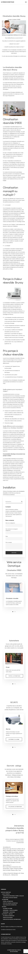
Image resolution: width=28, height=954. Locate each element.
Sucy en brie (10, 860)
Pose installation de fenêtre (10, 897)
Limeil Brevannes (18, 854)
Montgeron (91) (17, 873)
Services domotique (6, 892)
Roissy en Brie (14, 870)
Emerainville (15, 867)
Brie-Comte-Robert (7, 867)
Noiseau (18, 857)
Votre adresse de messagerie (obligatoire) (12, 529)
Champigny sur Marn (11, 850)
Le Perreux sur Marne (8, 859)
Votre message (9, 542)
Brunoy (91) (7, 875)
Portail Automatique (14, 676)
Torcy (19, 870)
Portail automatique (8, 901)
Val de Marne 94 (6, 847)
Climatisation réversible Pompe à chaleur (13, 895)
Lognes (11, 868)
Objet (7, 536)
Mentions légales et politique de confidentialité (11, 926)
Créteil (9, 852)
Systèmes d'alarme (14, 739)
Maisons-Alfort (6, 855)
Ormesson (22, 857)
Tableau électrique (8, 917)
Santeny (5, 860)
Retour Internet (14, 951)
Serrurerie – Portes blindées (10, 910)
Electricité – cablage (7, 914)
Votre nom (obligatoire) (10, 523)
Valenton (16, 860)
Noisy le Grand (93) (8, 873)
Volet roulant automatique (10, 904)
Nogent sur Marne (11, 857)
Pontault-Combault (18, 868)
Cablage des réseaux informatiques (12, 919)
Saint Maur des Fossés (18, 859)
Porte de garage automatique (10, 903)
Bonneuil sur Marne (16, 849)
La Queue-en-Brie (10, 854)
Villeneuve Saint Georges (9, 862)
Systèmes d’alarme (7, 908)
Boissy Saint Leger (7, 849)
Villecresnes (21, 860)
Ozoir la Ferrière (6, 870)
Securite (4, 906)
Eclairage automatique (15, 806)
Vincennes (17, 862)
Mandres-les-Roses (14, 855)
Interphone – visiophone (9, 912)
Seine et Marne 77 (7, 865)
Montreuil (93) (14, 875)
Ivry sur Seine (15, 852)
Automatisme (5, 899)
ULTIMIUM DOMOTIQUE (7, 2)
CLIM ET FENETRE (6, 894)
